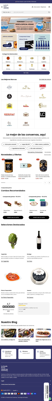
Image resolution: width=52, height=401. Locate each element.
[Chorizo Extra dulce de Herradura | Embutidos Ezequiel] (8, 204)
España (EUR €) (6, 390)
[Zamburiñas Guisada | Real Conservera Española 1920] (26, 165)
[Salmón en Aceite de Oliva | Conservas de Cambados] (34, 204)
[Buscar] (49, 12)
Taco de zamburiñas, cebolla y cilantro (24, 340)
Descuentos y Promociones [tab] (35, 152)
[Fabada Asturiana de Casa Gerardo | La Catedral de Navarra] (8, 165)
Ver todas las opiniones (8, 313)
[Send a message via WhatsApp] (49, 398)
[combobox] (26, 12)
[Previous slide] (45, 182)
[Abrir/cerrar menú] (2, 7)
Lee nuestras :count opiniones (45, 392)
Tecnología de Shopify (23, 397)
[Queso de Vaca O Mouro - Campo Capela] (18, 204)
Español (15, 390)
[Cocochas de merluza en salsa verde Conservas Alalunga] (44, 204)
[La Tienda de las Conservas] (26, 24)
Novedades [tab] (48, 152)
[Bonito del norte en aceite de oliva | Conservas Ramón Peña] (43, 165)
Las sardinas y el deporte (8, 339)
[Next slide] (49, 182)
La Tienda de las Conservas (11, 397)
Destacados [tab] (47, 155)
